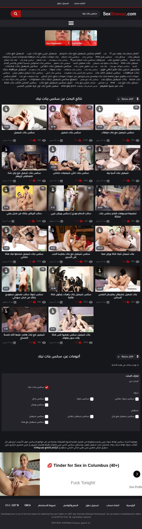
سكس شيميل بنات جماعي (55, 66)
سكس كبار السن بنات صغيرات (78, 73)
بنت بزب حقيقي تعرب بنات (85, 66)
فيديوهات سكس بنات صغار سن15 (87, 60)
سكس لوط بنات (27, 60)
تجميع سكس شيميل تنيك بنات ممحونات (53, 79)
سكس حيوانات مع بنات (120, 66)
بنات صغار (41, 60)
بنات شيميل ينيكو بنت (114, 79)
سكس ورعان (37, 405)
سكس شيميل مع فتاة (32, 422)
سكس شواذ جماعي (124, 399)
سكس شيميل (36, 416)
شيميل (134, 410)
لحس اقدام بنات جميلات (87, 86)
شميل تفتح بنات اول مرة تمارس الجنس (38, 86)
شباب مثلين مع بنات (85, 83)
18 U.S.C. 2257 (12, 506)
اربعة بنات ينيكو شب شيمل (105, 63)
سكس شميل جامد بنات (108, 73)
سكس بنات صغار (70, 57)
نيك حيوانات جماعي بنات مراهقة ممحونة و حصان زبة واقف (30, 57)
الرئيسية (131, 506)
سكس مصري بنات (117, 60)
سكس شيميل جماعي (78, 416)
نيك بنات (103, 66)
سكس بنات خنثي (53, 73)
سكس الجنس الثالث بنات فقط (20, 83)
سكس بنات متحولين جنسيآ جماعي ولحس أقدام (27, 63)
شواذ (135, 393)
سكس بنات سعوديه (38, 70)
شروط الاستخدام (47, 506)
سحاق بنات (120, 57)
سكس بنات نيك (36, 387)
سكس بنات (87, 57)
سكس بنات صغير (62, 63)
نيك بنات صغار (10, 60)
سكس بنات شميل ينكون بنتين (27, 73)
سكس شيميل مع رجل (123, 416)
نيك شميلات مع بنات (28, 77)
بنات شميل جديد (81, 63)
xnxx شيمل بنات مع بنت (124, 83)
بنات (105, 54)
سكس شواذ (83, 399)
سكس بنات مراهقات (73, 70)
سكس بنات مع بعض (89, 80)
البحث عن (133, 381)
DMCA (28, 506)
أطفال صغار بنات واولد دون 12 (124, 54)
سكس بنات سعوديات (58, 60)
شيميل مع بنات (15, 53)
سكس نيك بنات (91, 70)
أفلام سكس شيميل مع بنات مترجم (80, 53)
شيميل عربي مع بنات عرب (42, 53)
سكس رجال (38, 399)
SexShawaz (67, 523)
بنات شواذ (55, 69)
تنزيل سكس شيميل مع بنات (55, 83)
